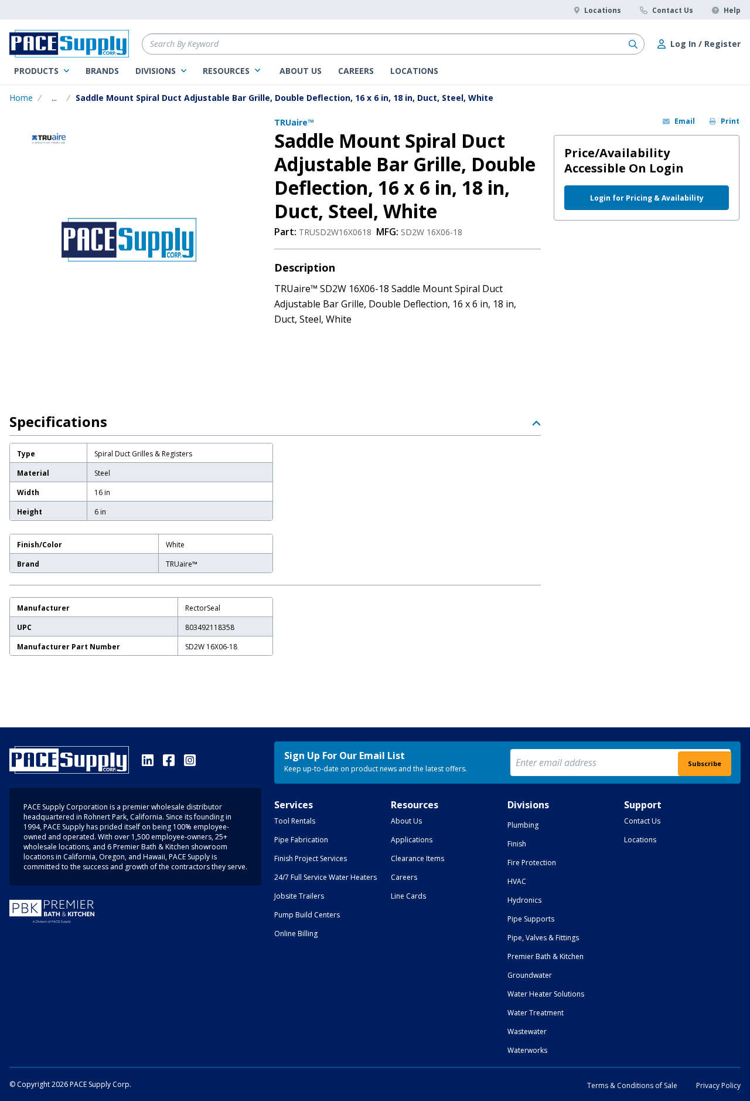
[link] (41, 71)
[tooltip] (54, 98)
